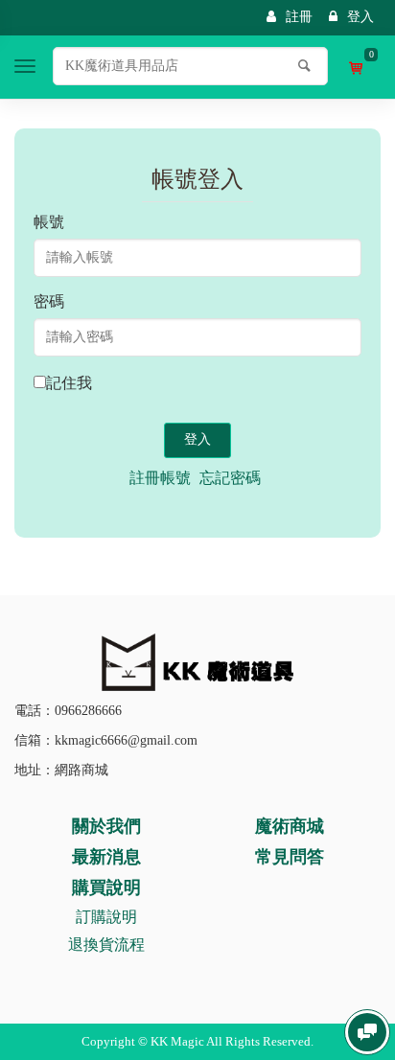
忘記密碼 (230, 478)
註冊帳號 (160, 478)
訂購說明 (106, 917)
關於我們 (106, 826)
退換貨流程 (106, 944)
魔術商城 (289, 826)
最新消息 (106, 856)
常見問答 (289, 856)
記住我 (69, 383)
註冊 (299, 17)
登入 (360, 17)
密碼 (49, 301)
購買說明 (106, 887)
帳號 (49, 222)
